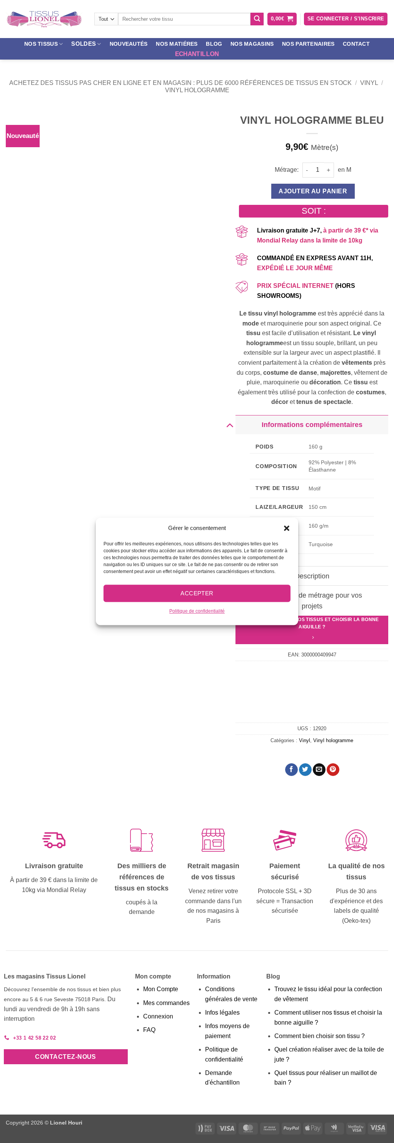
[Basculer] (229, 424)
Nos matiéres (176, 44)
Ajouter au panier (313, 191)
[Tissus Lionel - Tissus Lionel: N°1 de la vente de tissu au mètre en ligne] (44, 19)
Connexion (158, 1016)
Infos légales (222, 1012)
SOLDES (83, 43)
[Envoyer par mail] (319, 769)
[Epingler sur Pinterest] (333, 769)
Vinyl (369, 83)
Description (312, 576)
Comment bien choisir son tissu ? (319, 1036)
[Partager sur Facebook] (291, 769)
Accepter (197, 593)
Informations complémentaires (312, 425)
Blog (214, 44)
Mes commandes (166, 1003)
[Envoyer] (257, 19)
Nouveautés (129, 44)
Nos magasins (252, 44)
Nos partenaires (308, 44)
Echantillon (197, 54)
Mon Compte (160, 989)
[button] (286, 528)
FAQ (149, 1030)
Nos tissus (41, 44)
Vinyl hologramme (197, 90)
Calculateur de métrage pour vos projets (312, 600)
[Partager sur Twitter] (305, 769)
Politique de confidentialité (197, 611)
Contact (356, 44)
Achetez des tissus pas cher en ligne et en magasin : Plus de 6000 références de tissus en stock (180, 83)
